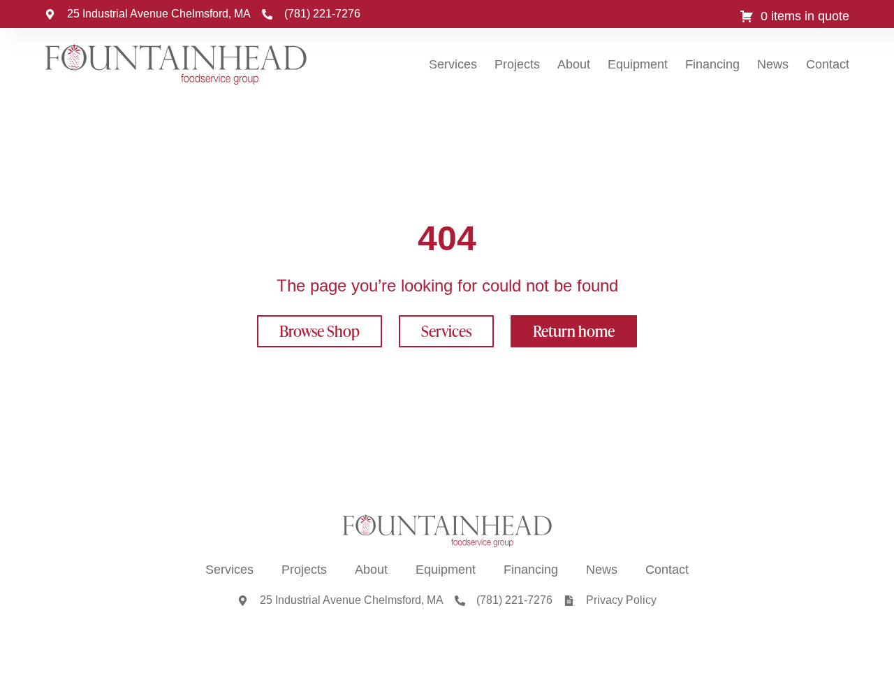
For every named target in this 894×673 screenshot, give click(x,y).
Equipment (638, 64)
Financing (712, 64)
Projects (517, 64)
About (573, 64)
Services (453, 64)
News (773, 64)
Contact (827, 64)
